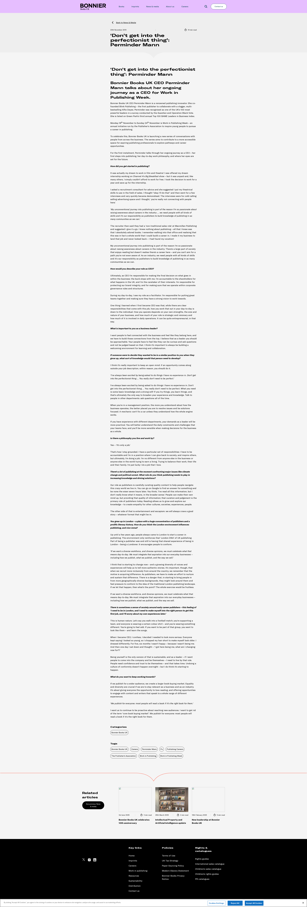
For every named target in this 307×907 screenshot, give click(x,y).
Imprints (135, 6)
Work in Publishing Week (171, 756)
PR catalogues (202, 879)
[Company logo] (93, 6)
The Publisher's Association (123, 756)
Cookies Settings (216, 903)
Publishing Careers (175, 749)
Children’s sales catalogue (208, 869)
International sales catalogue (209, 864)
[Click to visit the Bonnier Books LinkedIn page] (95, 861)
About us (170, 6)
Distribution (135, 885)
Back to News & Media (126, 22)
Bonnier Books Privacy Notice (173, 877)
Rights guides (202, 858)
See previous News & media (93, 805)
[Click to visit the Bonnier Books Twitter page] (84, 861)
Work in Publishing (148, 756)
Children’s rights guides (207, 874)
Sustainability (136, 880)
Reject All (235, 903)
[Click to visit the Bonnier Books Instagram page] (89, 861)
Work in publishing (138, 870)
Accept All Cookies (254, 903)
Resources (134, 875)
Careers (184, 6)
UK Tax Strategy (170, 860)
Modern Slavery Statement (175, 870)
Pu (161, 749)
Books (121, 6)
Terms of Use (168, 855)
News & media (152, 6)
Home (132, 855)
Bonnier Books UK (119, 732)
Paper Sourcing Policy (173, 865)
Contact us (219, 6)
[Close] (303, 902)
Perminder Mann (149, 749)
